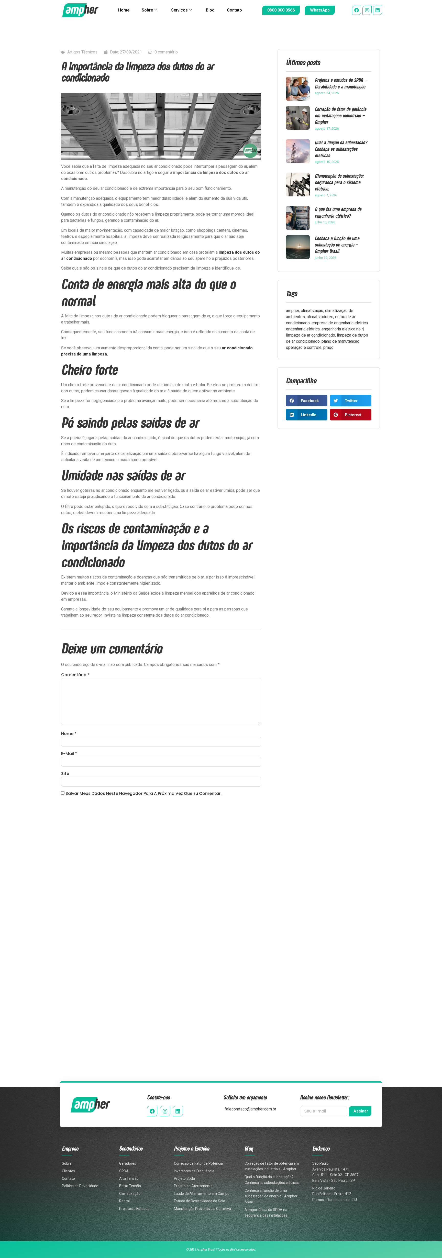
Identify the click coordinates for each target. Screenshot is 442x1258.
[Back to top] (430, 1228)
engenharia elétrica (303, 329)
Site (65, 773)
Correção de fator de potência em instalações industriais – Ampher (340, 115)
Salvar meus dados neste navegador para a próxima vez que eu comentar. (143, 793)
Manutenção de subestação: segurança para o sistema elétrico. (339, 182)
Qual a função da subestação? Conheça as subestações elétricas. (341, 149)
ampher (292, 310)
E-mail (69, 753)
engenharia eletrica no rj (343, 329)
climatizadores (320, 316)
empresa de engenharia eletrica (340, 322)
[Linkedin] (377, 10)
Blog (210, 10)
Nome (68, 734)
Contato (234, 10)
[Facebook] (356, 10)
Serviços (179, 10)
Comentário (75, 675)
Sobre (147, 10)
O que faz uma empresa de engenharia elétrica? (338, 212)
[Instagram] (367, 10)
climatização (312, 310)
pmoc (328, 347)
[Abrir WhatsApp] (429, 1245)
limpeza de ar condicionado (310, 335)
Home (123, 10)
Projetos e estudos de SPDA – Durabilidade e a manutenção (341, 83)
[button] (306, 400)
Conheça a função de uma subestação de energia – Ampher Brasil (337, 244)
